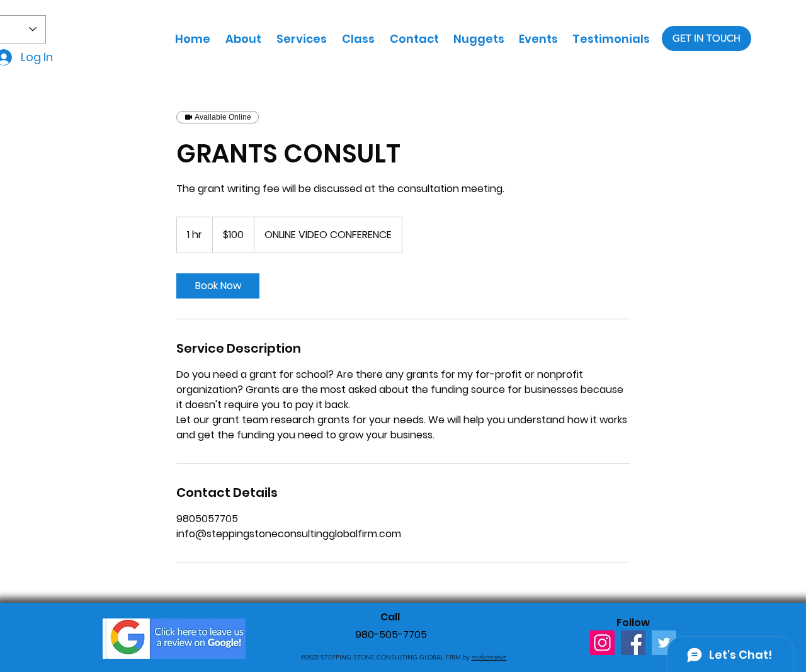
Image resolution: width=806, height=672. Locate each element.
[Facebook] (633, 642)
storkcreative (489, 657)
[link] (217, 286)
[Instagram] (602, 642)
